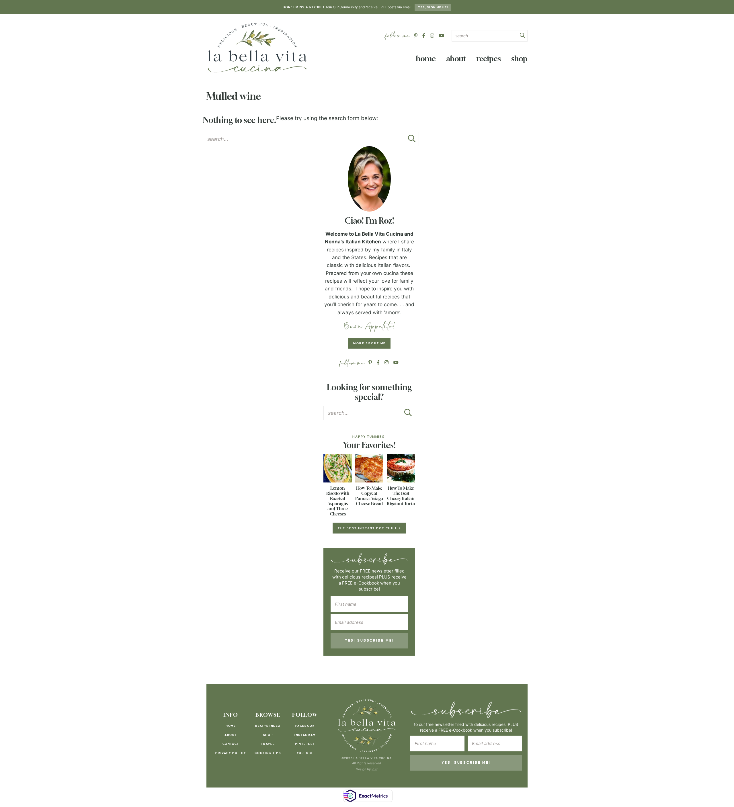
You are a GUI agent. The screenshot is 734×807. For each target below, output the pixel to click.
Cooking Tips (268, 753)
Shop (519, 58)
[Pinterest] (415, 35)
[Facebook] (424, 35)
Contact (230, 743)
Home (426, 58)
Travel (268, 743)
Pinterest (305, 743)
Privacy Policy (230, 753)
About (456, 58)
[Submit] (522, 36)
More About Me (369, 343)
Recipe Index (267, 725)
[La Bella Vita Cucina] (256, 47)
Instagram (305, 734)
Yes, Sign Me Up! (433, 7)
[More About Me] (369, 179)
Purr (374, 769)
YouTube (305, 753)
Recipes (488, 58)
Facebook (305, 725)
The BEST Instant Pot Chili (368, 528)
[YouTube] (441, 35)
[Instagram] (432, 35)
